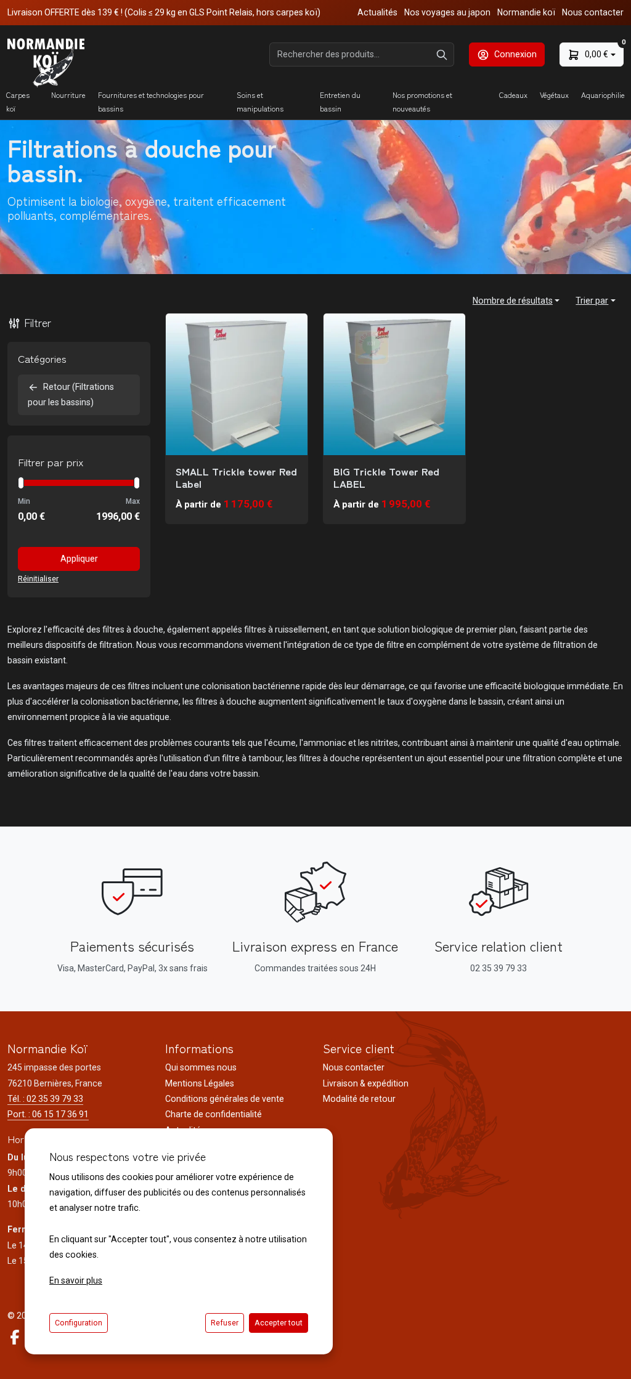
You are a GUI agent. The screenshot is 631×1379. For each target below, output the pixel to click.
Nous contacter (593, 12)
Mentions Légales (199, 1083)
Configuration (78, 1323)
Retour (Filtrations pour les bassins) (71, 394)
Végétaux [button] (554, 94)
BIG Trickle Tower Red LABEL (386, 477)
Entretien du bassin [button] (340, 101)
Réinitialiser (38, 579)
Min (24, 501)
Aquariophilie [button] (603, 94)
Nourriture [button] (68, 94)
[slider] (21, 483)
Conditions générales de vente (224, 1099)
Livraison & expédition (366, 1083)
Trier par (592, 300)
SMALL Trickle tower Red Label (236, 477)
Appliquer (79, 559)
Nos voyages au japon (447, 12)
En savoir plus (75, 1280)
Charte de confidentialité (213, 1114)
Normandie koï (526, 12)
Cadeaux (513, 94)
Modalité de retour (359, 1099)
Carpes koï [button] (18, 101)
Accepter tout (278, 1323)
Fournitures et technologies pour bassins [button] (151, 101)
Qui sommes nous (201, 1067)
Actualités (377, 12)
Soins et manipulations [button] (260, 101)
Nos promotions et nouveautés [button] (422, 101)
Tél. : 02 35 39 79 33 (45, 1099)
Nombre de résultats (513, 300)
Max (133, 501)
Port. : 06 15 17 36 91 (48, 1114)
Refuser (224, 1323)
